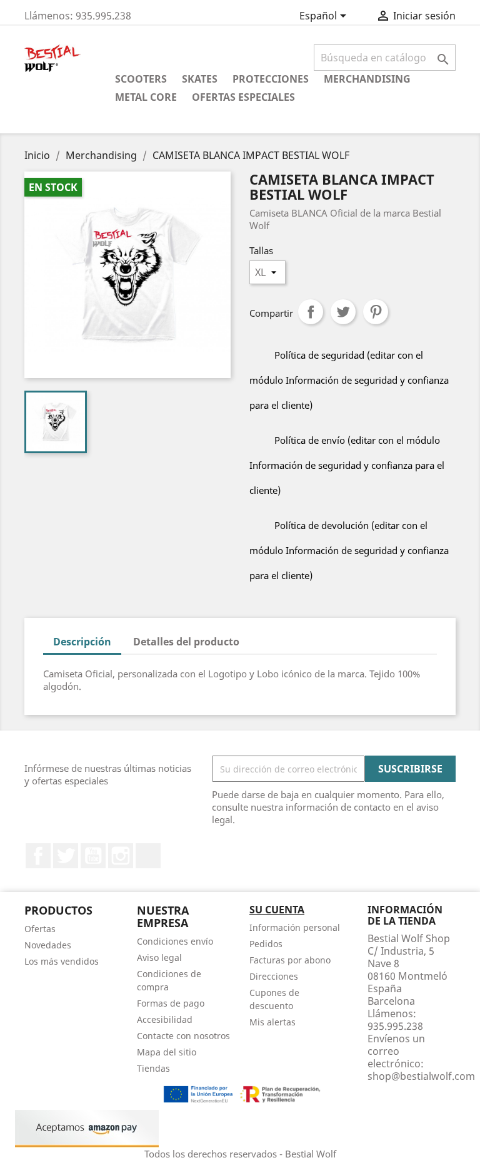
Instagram (120, 855)
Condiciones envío (175, 941)
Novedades (47, 945)
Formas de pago (170, 1003)
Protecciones (270, 79)
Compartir (310, 311)
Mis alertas (272, 1022)
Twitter (65, 855)
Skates (200, 79)
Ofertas (40, 929)
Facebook (38, 855)
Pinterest (375, 311)
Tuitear (343, 311)
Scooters (141, 79)
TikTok (148, 855)
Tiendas (153, 1068)
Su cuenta (276, 909)
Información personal (294, 927)
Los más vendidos (61, 961)
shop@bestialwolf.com (421, 1076)
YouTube (93, 855)
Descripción (82, 642)
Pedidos (265, 944)
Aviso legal (159, 957)
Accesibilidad (164, 1019)
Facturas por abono (290, 960)
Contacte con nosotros (183, 1036)
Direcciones (273, 976)
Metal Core (146, 97)
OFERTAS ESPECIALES (243, 97)
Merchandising (367, 79)
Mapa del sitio (166, 1052)
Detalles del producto (186, 642)
